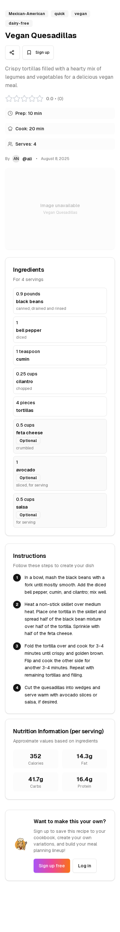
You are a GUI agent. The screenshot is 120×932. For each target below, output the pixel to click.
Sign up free (52, 866)
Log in (84, 866)
